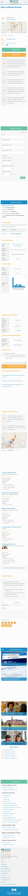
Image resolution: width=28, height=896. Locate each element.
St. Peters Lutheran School (10, 493)
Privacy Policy (17, 894)
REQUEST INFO (16, 50)
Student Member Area (6, 869)
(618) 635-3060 (11, 39)
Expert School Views (8, 750)
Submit (22, 178)
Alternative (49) (6, 812)
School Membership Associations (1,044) (12, 820)
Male (4, 158)
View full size (4, 35)
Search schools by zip (8, 787)
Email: (3, 134)
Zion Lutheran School (9, 508)
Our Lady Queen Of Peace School (11, 527)
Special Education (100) (8, 809)
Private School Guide (5, 871)
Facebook (15, 889)
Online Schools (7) (7, 816)
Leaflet (19, 32)
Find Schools (4, 864)
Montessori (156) (6, 801)
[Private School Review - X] (13, 890)
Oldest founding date (16, 234)
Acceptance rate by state (8, 845)
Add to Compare (7, 476)
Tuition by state (6, 843)
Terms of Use (10, 894)
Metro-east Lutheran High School (14, 419)
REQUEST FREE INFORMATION (16, 366)
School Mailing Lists (5, 880)
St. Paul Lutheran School (19, 428)
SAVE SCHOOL (16, 55)
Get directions (11, 35)
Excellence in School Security (10, 758)
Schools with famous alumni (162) (10, 822)
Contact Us (3, 875)
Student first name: (7, 145)
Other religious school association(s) (17, 245)
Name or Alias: (17, 602)
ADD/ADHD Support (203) (9, 814)
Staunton (8, 20)
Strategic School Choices (9, 754)
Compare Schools (5, 873)
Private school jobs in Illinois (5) (10, 829)
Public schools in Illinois (8, 835)
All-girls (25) (6, 797)
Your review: (3, 608)
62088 (13, 20)
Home (2, 860)
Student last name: (6, 150)
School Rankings (4, 866)
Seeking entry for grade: (8, 166)
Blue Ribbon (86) (7, 795)
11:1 (21, 326)
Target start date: (6, 172)
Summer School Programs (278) (10, 805)
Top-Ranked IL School (9, 206)
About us (3, 862)
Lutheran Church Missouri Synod (18, 250)
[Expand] (3, 439)
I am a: (2, 602)
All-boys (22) (6, 799)
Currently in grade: (6, 160)
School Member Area (5, 877)
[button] (14, 26)
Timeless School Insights (9, 752)
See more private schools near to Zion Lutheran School (14, 568)
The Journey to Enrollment (10, 756)
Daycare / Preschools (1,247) (9, 803)
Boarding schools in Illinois (9, 837)
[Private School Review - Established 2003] (14, 2)
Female (9, 158)
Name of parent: (6, 140)
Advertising (3, 882)
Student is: (4, 156)
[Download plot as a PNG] (24, 276)
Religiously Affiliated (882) (9, 818)
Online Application (17, 345)
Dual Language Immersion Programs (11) (12, 807)
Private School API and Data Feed (8, 884)
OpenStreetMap (23, 32)
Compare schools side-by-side (10, 790)
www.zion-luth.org (10, 43)
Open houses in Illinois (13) (9, 827)
